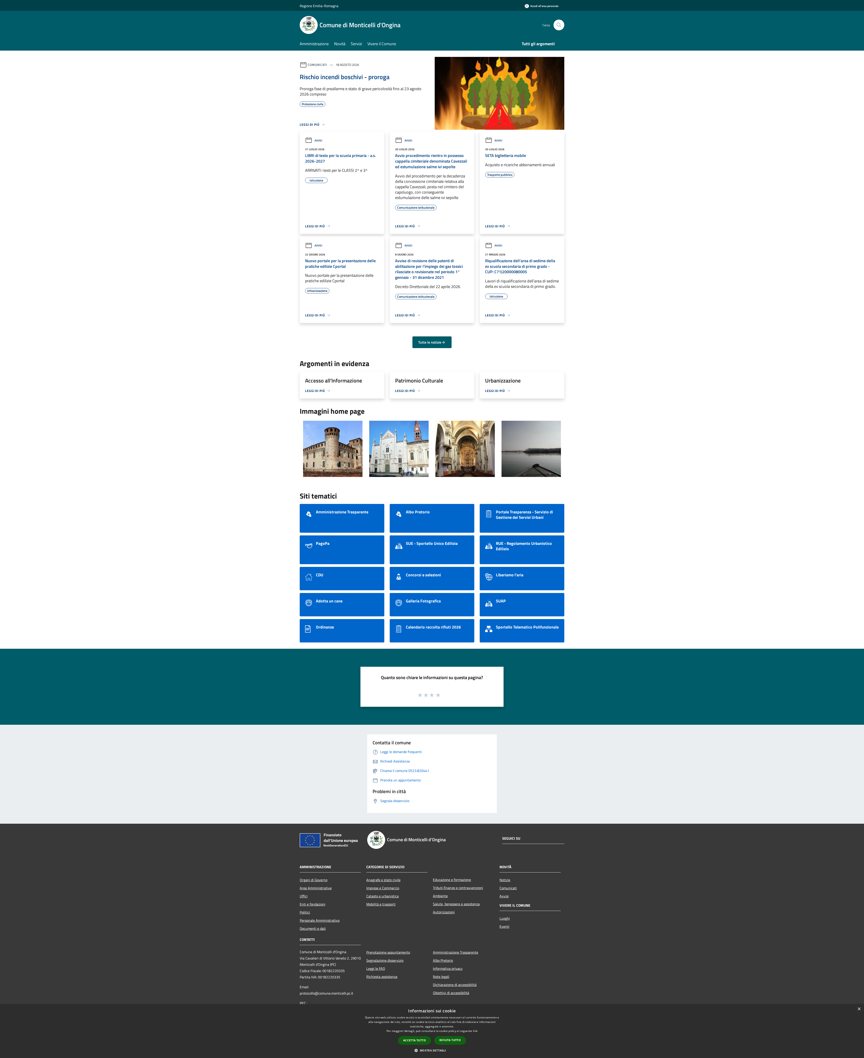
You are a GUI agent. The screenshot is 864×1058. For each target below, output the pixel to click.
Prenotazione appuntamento (388, 952)
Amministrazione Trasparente (455, 952)
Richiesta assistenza (381, 976)
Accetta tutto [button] (414, 1040)
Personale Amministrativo (320, 920)
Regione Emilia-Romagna (319, 6)
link (475, 1031)
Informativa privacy (448, 968)
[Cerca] (559, 25)
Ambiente (440, 896)
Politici (305, 912)
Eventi (504, 926)
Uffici (304, 896)
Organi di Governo (313, 880)
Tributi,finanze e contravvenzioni (458, 887)
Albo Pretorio (443, 960)
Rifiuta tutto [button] (450, 1040)
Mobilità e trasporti (381, 904)
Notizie (505, 880)
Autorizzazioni (444, 912)
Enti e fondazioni (312, 904)
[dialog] (432, 1031)
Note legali (441, 976)
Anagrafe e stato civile (383, 880)
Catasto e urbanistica (382, 896)
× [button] (859, 1009)
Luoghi (505, 918)
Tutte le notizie (429, 342)
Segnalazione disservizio (384, 960)
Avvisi (318, 140)
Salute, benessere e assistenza (456, 904)
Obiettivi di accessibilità (451, 992)
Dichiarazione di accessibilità (455, 984)
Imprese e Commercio (382, 888)
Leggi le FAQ (375, 968)
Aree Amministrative (316, 888)
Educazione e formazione (452, 879)
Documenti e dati (313, 928)
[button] (432, 1050)
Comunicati (317, 64)
